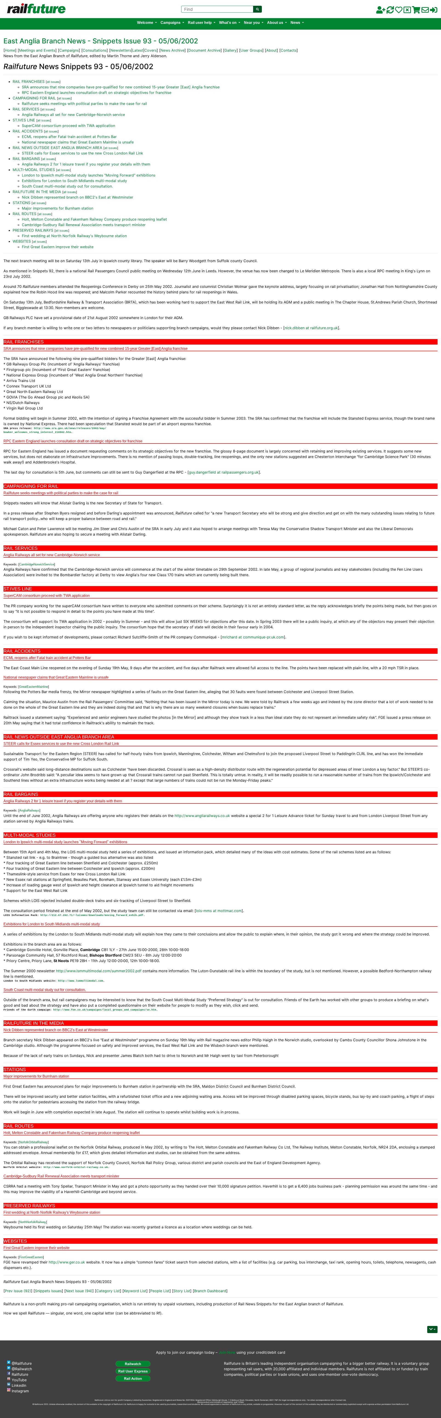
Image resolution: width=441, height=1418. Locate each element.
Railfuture (20, 1374)
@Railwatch (22, 1369)
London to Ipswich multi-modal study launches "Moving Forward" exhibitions (88, 175)
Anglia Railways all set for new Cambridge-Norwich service (73, 114)
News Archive (172, 50)
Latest (137, 50)
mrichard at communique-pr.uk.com (253, 637)
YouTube (19, 1380)
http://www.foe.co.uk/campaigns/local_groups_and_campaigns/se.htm (104, 1009)
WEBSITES (22, 241)
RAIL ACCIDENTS (28, 131)
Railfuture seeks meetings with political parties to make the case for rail (84, 103)
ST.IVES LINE (24, 120)
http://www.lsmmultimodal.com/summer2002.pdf (98, 971)
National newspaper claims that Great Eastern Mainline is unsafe (78, 142)
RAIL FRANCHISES (29, 81)
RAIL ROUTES (24, 213)
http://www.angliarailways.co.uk (202, 815)
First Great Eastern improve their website (57, 246)
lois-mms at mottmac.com (219, 910)
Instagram (20, 1391)
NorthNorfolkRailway (32, 1222)
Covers (150, 50)
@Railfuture (22, 1363)
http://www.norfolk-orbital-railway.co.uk (76, 1167)
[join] (380, 11)
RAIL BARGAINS (26, 158)
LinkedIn (19, 1385)
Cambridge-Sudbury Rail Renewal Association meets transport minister (84, 224)
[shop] (416, 11)
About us (275, 23)
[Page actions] (432, 1329)
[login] (433, 11)
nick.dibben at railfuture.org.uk (311, 328)
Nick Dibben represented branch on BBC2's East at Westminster (77, 197)
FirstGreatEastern (31, 1257)
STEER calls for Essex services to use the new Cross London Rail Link (82, 153)
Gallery (230, 50)
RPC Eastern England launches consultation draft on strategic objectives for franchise (96, 92)
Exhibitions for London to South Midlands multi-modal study (74, 180)
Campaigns (171, 23)
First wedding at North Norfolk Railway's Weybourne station (74, 235)
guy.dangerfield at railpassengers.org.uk (224, 472)
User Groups (251, 50)
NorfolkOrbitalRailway (33, 1142)
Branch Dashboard (210, 1291)
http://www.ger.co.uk (67, 1262)
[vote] (407, 11)
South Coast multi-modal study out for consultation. (67, 186)
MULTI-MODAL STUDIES (34, 169)
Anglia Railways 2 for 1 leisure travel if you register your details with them (86, 164)
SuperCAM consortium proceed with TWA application (68, 125)
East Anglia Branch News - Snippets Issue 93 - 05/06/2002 (100, 41)
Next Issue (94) (79, 1291)
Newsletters (120, 50)
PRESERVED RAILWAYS (33, 230)
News (295, 23)
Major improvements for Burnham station (57, 208)
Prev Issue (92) (18, 1291)
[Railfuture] (35, 8)
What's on (228, 23)
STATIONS (21, 202)
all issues (53, 82)
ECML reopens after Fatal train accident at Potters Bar (69, 136)
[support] (398, 11)
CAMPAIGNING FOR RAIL (34, 98)
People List (160, 1291)
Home (10, 50)
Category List (108, 1291)
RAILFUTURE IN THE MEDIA (37, 191)
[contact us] (425, 11)
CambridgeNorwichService (36, 564)
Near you (252, 23)
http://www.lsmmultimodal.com (80, 981)
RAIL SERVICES (26, 109)
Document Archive (204, 50)
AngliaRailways (29, 810)
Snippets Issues (48, 1291)
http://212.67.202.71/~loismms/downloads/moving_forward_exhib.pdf (91, 915)
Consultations (95, 50)
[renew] (390, 11)
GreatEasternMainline (33, 686)
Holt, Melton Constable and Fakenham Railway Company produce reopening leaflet (94, 219)
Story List (181, 1291)
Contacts (289, 50)
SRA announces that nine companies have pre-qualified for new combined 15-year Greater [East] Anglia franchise (121, 87)
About (271, 50)
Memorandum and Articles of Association (215, 1402)
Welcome (145, 23)
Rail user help (200, 23)
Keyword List (135, 1291)
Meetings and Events (37, 50)
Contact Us (340, 1400)
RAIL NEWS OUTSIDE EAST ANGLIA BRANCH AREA (57, 147)
